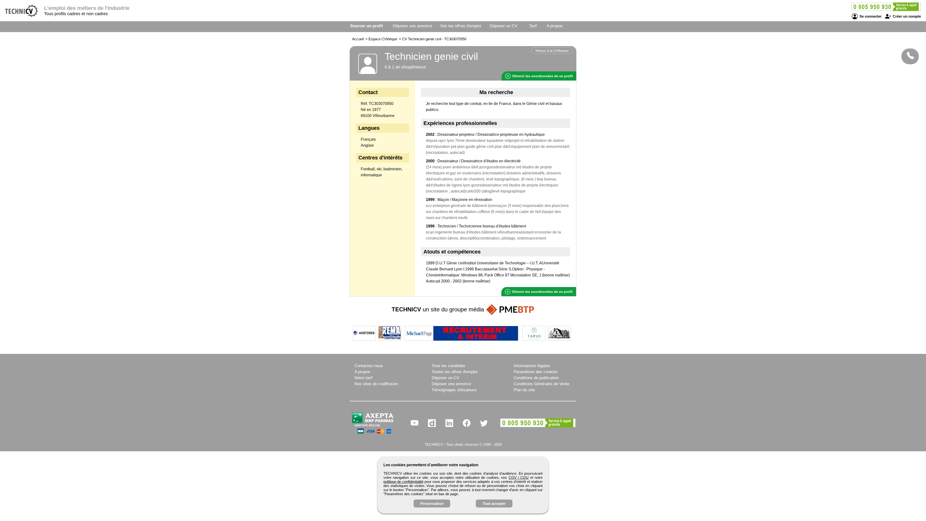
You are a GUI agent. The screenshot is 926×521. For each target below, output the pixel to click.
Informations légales (532, 365)
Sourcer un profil (366, 26)
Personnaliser (432, 503)
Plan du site (524, 390)
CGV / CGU (519, 477)
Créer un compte (906, 16)
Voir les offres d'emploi (460, 26)
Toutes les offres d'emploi (454, 372)
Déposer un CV (503, 26)
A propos (555, 26)
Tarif (533, 26)
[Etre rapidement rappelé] (908, 56)
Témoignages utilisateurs (454, 390)
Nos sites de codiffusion (376, 384)
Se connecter (870, 16)
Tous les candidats (448, 365)
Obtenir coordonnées (542, 76)
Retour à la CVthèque (552, 51)
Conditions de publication (536, 378)
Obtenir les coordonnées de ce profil (541, 292)
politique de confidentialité (403, 482)
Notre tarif (363, 378)
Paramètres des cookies (536, 372)
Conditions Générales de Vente (541, 384)
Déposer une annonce (412, 26)
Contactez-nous (368, 365)
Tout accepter (494, 503)
